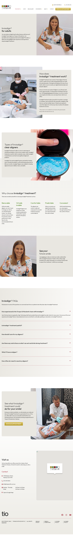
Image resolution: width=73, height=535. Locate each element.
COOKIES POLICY (57, 522)
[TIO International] (7, 514)
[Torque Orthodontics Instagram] (66, 515)
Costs (24, 9)
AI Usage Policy (66, 522)
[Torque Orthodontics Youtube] (70, 515)
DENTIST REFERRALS (57, 4)
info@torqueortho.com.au (9, 484)
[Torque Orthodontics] (6, 7)
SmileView (43, 257)
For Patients (38, 9)
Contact (52, 9)
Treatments (17, 9)
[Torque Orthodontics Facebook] (62, 515)
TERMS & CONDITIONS (47, 522)
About (45, 9)
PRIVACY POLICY (38, 522)
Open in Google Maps (8, 492)
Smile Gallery (31, 9)
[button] (63, 9)
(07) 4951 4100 (68, 4)
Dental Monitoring (48, 93)
